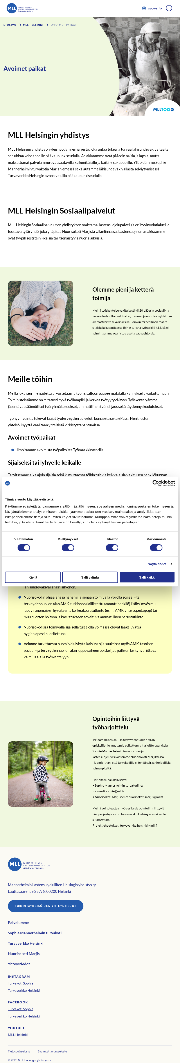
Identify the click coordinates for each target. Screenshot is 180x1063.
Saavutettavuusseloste (52, 1051)
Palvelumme (18, 922)
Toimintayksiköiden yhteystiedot (45, 906)
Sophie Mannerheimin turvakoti (35, 933)
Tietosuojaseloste (19, 1051)
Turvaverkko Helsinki (25, 943)
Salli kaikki (147, 577)
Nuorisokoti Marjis (24, 953)
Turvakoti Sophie (20, 983)
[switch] (68, 547)
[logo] (90, 865)
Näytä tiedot (157, 564)
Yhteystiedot (19, 964)
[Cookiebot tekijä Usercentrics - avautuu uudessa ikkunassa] (156, 483)
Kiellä (33, 577)
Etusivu (10, 24)
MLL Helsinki (33, 24)
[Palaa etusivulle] (25, 8)
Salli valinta (90, 577)
